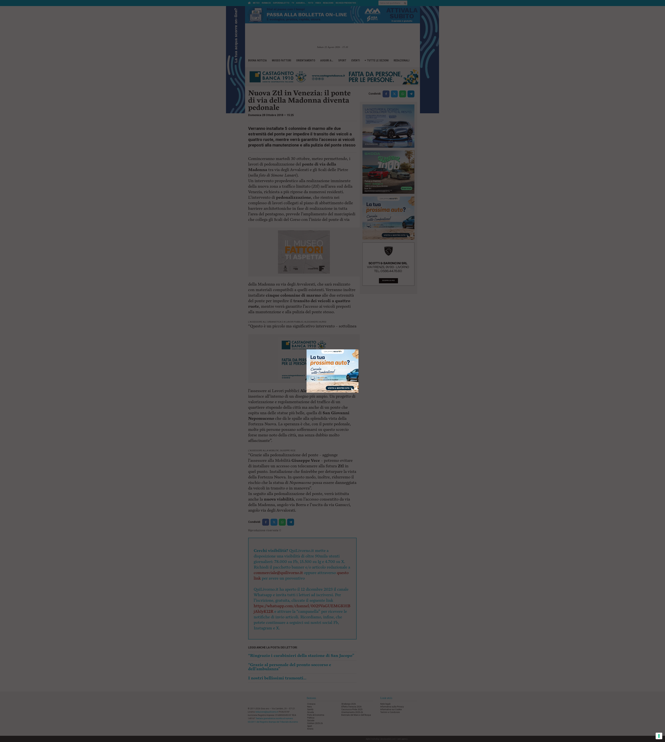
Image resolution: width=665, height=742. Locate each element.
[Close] (358, 349)
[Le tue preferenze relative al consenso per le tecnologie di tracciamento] (659, 736)
